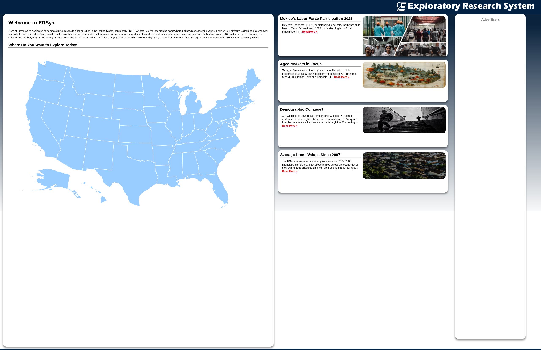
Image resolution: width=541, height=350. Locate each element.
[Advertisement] (490, 179)
